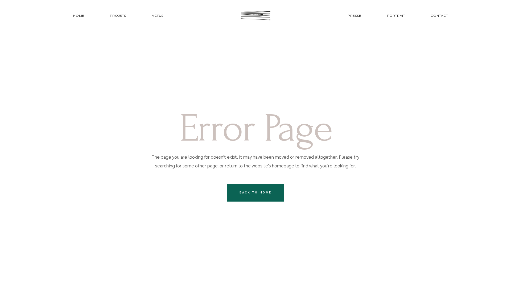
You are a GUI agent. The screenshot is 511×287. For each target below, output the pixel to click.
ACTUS (157, 16)
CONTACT (439, 16)
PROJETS (118, 16)
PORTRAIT (396, 16)
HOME (78, 16)
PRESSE (354, 16)
